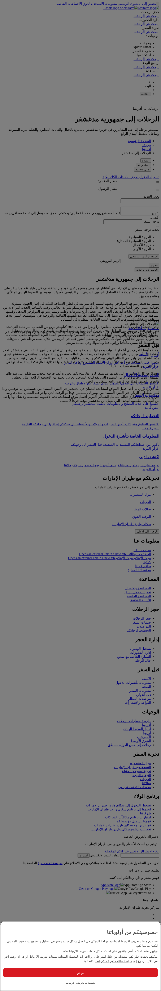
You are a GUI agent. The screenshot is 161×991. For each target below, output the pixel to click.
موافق (80, 973)
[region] (80, 956)
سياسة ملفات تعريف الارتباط (113, 961)
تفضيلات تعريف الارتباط (80, 982)
